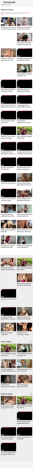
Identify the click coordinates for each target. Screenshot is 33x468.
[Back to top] (30, 464)
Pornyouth (9, 2)
